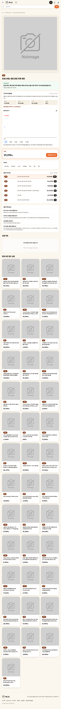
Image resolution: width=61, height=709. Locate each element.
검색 (57, 6)
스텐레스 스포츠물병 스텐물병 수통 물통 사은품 (30, 343)
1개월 (5, 142)
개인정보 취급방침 (29, 700)
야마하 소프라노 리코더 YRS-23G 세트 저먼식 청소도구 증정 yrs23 (49, 466)
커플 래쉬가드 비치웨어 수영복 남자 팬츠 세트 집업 (30, 282)
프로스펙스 (6, 166)
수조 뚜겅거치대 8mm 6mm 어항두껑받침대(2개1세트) (30, 497)
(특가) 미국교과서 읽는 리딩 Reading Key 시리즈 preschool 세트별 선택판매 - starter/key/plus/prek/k (10, 681)
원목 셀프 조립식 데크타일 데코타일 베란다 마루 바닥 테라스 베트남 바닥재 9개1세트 (11, 282)
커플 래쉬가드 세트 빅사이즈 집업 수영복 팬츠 (11, 405)
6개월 (15, 142)
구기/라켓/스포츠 (7, 12)
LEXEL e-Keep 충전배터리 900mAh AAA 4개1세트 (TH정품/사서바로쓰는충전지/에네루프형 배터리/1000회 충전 (10, 651)
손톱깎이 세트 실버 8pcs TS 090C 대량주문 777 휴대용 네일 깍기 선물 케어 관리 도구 (10, 528)
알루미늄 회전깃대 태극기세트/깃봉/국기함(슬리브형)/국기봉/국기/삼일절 (50, 620)
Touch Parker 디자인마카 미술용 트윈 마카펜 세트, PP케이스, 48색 (30, 313)
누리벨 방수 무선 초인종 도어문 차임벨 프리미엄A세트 (50, 343)
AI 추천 (3, 700)
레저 (39, 166)
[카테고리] (16, 2)
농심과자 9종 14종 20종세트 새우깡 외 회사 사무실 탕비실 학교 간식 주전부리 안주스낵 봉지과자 (49, 313)
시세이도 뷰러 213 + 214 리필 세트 (30, 465)
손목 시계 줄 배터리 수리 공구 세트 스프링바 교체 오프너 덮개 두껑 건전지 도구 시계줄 (11, 436)
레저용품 (25, 166)
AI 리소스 (14, 700)
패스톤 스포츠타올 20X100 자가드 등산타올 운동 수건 (30, 650)
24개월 (26, 142)
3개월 (10, 142)
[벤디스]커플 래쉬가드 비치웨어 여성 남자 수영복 (49, 435)
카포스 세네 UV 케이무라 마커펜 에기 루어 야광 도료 (49, 497)
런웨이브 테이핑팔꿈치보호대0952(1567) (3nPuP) (9, 589)
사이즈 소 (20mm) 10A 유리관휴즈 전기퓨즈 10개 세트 (30, 435)
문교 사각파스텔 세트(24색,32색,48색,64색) (29, 589)
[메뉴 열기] (2, 2)
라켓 (30, 166)
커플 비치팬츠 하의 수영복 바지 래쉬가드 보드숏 (11, 343)
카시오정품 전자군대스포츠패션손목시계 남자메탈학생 (50, 650)
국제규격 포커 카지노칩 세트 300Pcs (9, 313)
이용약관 (23, 700)
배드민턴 (13, 166)
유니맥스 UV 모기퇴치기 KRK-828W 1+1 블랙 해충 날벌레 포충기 (10, 466)
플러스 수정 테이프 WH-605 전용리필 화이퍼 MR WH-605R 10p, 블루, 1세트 (30, 620)
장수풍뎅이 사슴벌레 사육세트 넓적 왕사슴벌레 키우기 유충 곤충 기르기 (49, 282)
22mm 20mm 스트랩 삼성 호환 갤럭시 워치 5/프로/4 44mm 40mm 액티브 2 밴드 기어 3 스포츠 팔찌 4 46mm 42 (11, 558)
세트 (34, 166)
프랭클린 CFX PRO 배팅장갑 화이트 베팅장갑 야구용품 (49, 528)
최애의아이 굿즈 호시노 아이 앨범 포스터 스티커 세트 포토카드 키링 (50, 558)
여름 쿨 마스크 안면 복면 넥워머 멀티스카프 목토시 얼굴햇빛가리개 (50, 405)
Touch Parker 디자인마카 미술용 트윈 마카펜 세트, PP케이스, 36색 (30, 405)
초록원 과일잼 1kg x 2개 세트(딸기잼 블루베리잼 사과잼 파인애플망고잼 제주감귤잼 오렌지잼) (11, 374)
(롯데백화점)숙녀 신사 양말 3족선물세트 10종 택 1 (30, 374)
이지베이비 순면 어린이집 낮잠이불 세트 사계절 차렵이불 (49, 374)
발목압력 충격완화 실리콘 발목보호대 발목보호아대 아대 (30, 528)
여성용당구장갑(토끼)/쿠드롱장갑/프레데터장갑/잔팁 (49, 589)
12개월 (21, 142)
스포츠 (19, 166)
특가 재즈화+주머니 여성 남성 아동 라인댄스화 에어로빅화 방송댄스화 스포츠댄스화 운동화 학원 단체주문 (10, 620)
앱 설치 (18, 700)
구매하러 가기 (50, 155)
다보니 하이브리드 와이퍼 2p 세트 (10, 496)
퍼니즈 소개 (8, 700)
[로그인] (58, 2)
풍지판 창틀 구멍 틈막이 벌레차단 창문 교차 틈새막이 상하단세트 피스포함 (30, 558)
